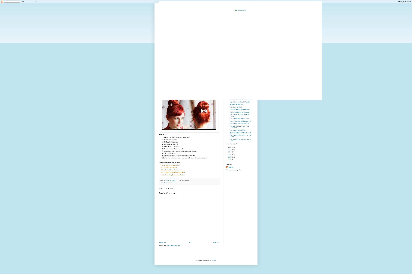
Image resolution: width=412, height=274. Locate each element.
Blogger (214, 260)
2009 (230, 154)
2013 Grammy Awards (236, 107)
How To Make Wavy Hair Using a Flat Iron (173, 175)
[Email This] (180, 180)
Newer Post (162, 242)
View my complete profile (233, 170)
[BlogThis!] (182, 180)
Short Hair (171, 182)
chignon (166, 182)
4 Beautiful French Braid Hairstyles (240, 109)
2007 (230, 159)
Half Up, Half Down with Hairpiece (239, 112)
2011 (230, 149)
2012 (230, 147)
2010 (230, 152)
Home (190, 242)
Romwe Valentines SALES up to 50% (240, 121)
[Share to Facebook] (186, 180)
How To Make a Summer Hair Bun (239, 118)
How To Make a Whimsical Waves (170, 165)
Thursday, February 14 (236, 104)
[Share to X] (184, 180)
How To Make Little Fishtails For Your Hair (173, 172)
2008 (230, 157)
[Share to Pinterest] (188, 180)
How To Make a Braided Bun (169, 167)
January (232, 144)
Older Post (216, 242)
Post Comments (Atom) (173, 245)
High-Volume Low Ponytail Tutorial (240, 102)
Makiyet (231, 167)
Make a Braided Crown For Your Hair (171, 170)
